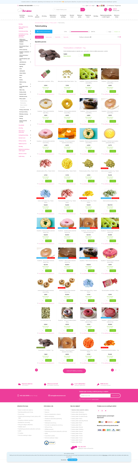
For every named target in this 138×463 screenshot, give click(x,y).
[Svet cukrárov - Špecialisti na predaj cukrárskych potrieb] (24, 10)
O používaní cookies (50, 435)
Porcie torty (21, 414)
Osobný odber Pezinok (77, 427)
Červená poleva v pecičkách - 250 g (110, 290)
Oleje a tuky (21, 89)
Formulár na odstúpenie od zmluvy (54, 425)
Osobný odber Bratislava (77, 412)
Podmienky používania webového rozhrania (29, 429)
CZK (87, 5)
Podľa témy (21, 156)
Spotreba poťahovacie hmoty (25, 412)
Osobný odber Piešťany (77, 429)
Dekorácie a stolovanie (22, 131)
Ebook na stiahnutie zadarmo (25, 410)
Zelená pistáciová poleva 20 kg (110, 200)
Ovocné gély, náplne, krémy (23, 87)
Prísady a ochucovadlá (24, 109)
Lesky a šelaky (22, 73)
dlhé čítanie (105, 455)
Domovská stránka (39, 22)
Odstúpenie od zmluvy (50, 422)
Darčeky (21, 146)
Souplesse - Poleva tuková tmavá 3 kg (88, 260)
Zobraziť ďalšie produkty (74, 371)
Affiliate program (49, 429)
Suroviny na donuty (23, 111)
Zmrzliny (21, 116)
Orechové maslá (22, 94)
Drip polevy (22, 107)
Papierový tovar (23, 143)
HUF (93, 5)
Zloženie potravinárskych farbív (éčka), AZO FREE (29, 417)
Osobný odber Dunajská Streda (79, 416)
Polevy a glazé (22, 98)
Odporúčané (39, 37)
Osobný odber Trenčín (77, 435)
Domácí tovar (22, 138)
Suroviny (46, 22)
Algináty (21, 66)
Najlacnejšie (49, 37)
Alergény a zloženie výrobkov (25, 420)
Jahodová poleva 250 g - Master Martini (46, 171)
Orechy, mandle (22, 92)
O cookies (20, 433)
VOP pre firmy (48, 427)
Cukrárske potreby (23, 31)
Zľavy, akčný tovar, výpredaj (23, 27)
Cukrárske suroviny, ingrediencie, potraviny (23, 35)
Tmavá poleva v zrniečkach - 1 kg (45, 350)
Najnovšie (65, 37)
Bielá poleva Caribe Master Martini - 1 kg (67, 81)
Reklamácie (48, 420)
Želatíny (21, 118)
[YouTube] (105, 410)
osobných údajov (95, 399)
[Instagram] (102, 410)
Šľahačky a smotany (23, 114)
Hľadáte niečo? (22, 426)
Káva (20, 77)
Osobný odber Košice (76, 418)
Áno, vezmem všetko (72, 459)
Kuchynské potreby (23, 135)
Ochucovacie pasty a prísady (23, 56)
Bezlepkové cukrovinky (24, 422)
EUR (90, 5)
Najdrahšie (57, 37)
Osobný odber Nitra (76, 425)
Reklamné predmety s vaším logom (24, 150)
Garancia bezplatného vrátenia (52, 414)
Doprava (47, 412)
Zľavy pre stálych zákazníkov (25, 424)
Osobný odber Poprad (77, 431)
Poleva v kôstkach (23, 105)
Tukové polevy (23, 103)
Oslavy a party (22, 140)
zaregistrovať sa (115, 395)
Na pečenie (21, 125)
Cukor (20, 68)
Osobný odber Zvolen (76, 440)
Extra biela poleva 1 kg (46, 320)
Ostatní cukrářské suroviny (23, 121)
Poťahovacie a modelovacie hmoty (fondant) (23, 40)
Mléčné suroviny (22, 82)
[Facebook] (98, 410)
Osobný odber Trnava (76, 438)
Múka (20, 84)
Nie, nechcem (63, 459)
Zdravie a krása (22, 153)
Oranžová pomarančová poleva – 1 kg (110, 350)
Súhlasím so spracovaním (90, 399)
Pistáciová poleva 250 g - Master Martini (88, 171)
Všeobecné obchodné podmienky (53, 418)
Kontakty (47, 410)
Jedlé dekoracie (22, 62)
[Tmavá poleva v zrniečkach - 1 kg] (49, 55)
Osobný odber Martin (76, 422)
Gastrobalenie (22, 64)
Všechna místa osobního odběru (80, 410)
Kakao (20, 75)
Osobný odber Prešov (76, 433)
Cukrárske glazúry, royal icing (24, 59)
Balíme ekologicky (49, 416)
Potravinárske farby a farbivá (24, 47)
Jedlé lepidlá (22, 70)
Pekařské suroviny (23, 96)
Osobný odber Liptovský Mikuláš (79, 420)
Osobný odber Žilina (76, 442)
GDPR (19, 431)
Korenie (21, 79)
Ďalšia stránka (119, 370)
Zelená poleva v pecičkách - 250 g (46, 81)
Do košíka (87, 55)
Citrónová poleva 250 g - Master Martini (67, 171)
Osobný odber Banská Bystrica (79, 414)
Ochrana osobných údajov (25, 435)
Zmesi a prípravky (23, 49)
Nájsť (83, 9)
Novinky (21, 24)
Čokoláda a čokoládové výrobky (24, 52)
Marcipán (21, 43)
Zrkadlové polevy (23, 100)
